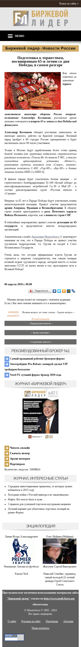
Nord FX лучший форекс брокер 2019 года (35, 374)
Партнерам (17, 464)
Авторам (68, 621)
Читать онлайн (19, 447)
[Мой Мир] (68, 291)
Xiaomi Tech (21, 573)
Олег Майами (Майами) (59, 536)
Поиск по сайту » (69, 3)
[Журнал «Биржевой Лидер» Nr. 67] (40, 414)
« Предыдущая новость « (41, 323)
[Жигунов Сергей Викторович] (59, 563)
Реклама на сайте (30, 621)
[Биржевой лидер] (40, 26)
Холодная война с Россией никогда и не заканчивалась (38, 494)
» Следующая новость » (40, 342)
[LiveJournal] (73, 291)
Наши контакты (40, 628)
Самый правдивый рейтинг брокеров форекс (37, 358)
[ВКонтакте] (54, 291)
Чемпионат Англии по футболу (21, 566)
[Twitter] (59, 291)
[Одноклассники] (64, 291)
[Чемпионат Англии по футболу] (21, 563)
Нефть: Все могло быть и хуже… (26, 499)
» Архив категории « (40, 332)
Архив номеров (19, 458)
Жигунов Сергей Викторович (59, 566)
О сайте (12, 621)
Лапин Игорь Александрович (21, 536)
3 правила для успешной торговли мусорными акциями (39, 504)
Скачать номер (19, 453)
